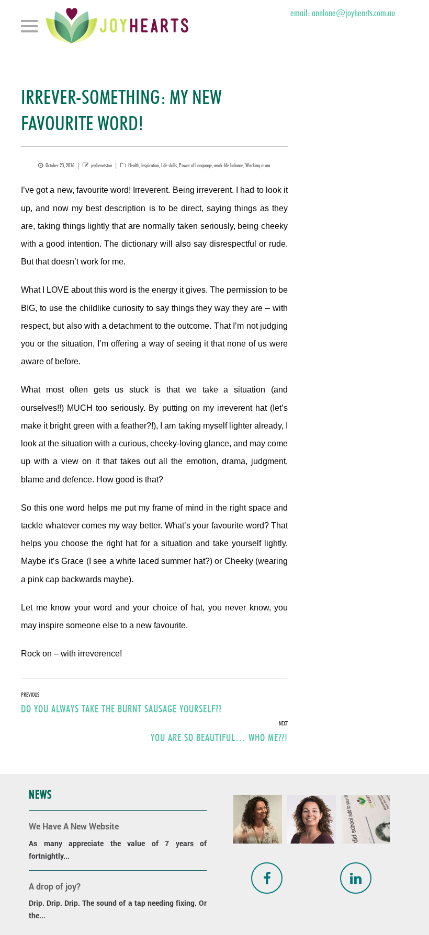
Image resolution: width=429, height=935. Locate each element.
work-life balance (228, 165)
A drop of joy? (55, 886)
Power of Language (195, 165)
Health (133, 165)
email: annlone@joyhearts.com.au (342, 12)
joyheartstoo (101, 165)
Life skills (169, 165)
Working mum (257, 165)
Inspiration (150, 165)
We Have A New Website (74, 826)
